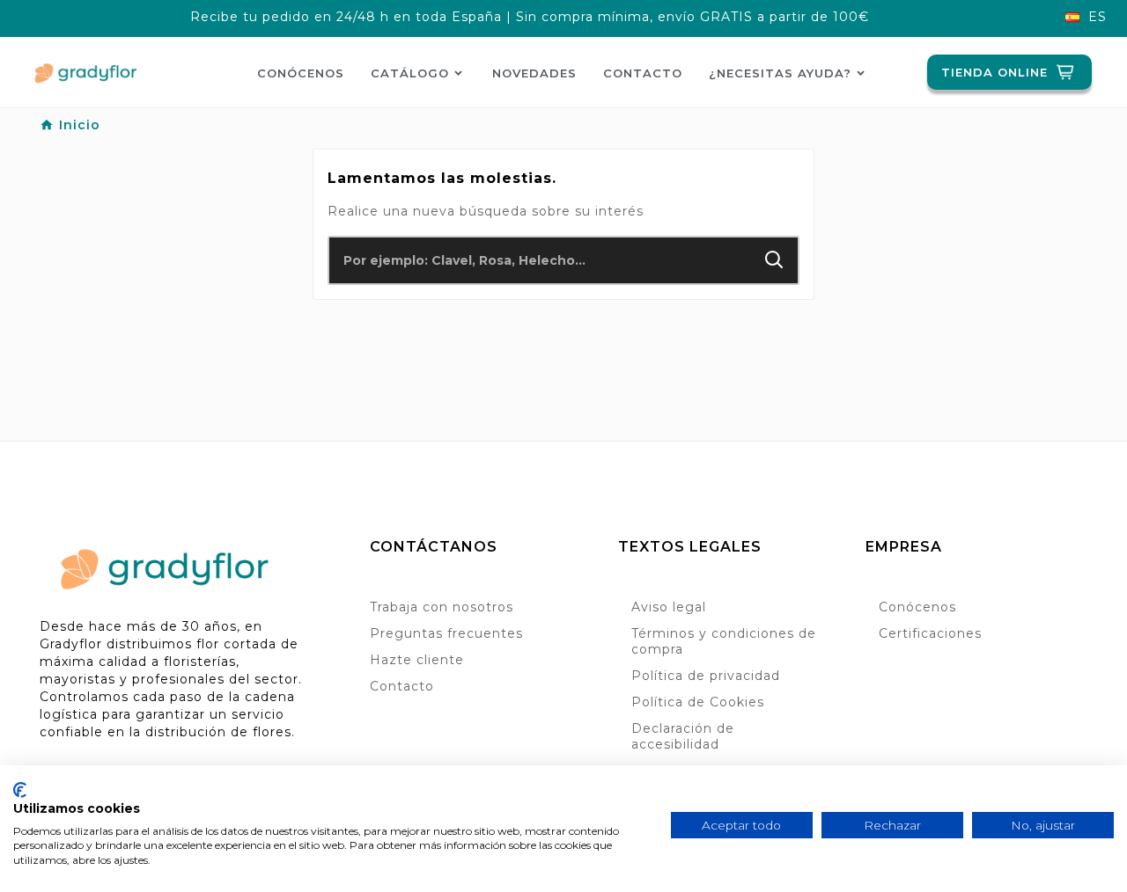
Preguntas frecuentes (446, 633)
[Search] (774, 260)
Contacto (402, 686)
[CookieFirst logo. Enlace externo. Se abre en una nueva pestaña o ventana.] (19, 790)
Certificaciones (930, 633)
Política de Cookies (697, 702)
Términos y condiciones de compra (723, 641)
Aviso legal (668, 607)
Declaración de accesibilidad (682, 736)
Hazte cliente (417, 660)
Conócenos (917, 607)
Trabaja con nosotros (441, 607)
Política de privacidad (705, 676)
